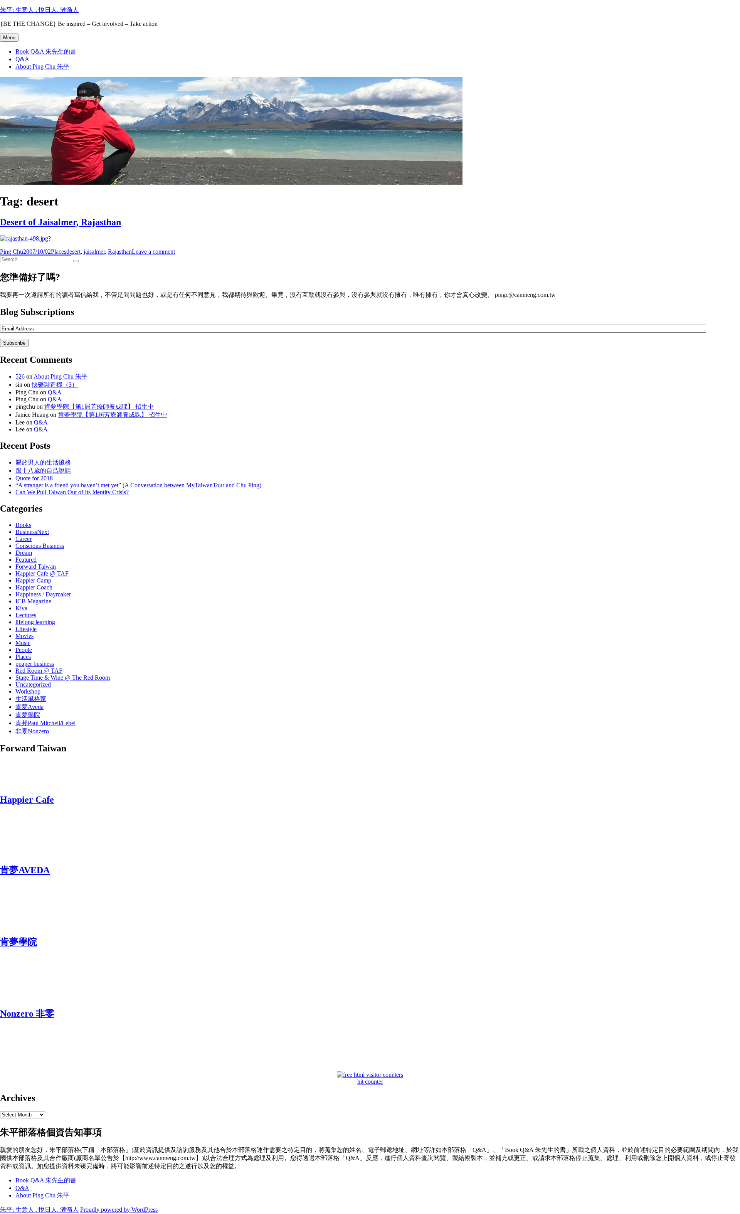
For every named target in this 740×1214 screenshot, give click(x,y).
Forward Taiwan (35, 566)
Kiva (21, 608)
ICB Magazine (33, 601)
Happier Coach (33, 587)
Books (23, 525)
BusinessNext (32, 532)
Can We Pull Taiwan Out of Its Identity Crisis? (72, 492)
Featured (26, 559)
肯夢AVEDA (25, 870)
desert (73, 251)
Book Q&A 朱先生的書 (45, 51)
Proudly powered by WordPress (119, 1209)
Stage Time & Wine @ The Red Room (62, 677)
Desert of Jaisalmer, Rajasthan (60, 222)
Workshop (27, 691)
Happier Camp (33, 580)
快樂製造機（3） (55, 384)
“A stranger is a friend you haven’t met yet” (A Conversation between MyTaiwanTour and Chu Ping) (138, 485)
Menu (9, 37)
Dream (23, 552)
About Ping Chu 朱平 (42, 66)
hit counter (370, 1081)
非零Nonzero (32, 731)
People (23, 650)
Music (22, 643)
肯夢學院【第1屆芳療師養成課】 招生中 (99, 406)
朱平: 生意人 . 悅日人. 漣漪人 (39, 10)
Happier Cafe (27, 800)
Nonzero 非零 (27, 1014)
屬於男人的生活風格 (43, 462)
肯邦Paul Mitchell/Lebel (45, 723)
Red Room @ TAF (38, 670)
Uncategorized (33, 684)
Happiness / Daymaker (43, 594)
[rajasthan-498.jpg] (24, 238)
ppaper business (34, 663)
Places (58, 251)
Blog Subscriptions (37, 312)
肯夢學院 (27, 715)
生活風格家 (30, 698)
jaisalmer (94, 251)
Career (23, 538)
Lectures (25, 615)
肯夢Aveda (29, 707)
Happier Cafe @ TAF (42, 573)
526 (20, 376)
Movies (24, 636)
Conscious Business (39, 545)
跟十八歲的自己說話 (43, 470)
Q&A (22, 59)
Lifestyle (26, 629)
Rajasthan (120, 251)
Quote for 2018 (34, 478)
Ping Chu (11, 251)
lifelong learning (35, 622)
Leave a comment (153, 251)
